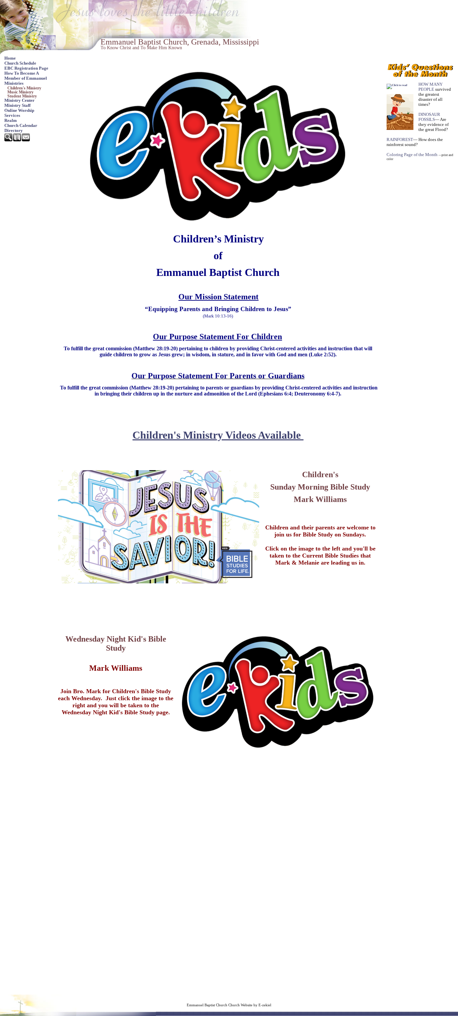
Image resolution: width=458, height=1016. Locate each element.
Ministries (13, 83)
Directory (13, 130)
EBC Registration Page (26, 68)
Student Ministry (22, 96)
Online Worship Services (19, 113)
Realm (10, 120)
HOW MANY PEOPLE (430, 87)
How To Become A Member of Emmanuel (25, 76)
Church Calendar (20, 125)
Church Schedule (20, 63)
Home (10, 58)
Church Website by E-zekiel (249, 1005)
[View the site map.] (17, 140)
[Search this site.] (8, 140)
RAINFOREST (400, 139)
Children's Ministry (24, 88)
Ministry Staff (17, 105)
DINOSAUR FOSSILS (429, 117)
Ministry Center (19, 100)
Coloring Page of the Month (412, 154)
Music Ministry (20, 92)
